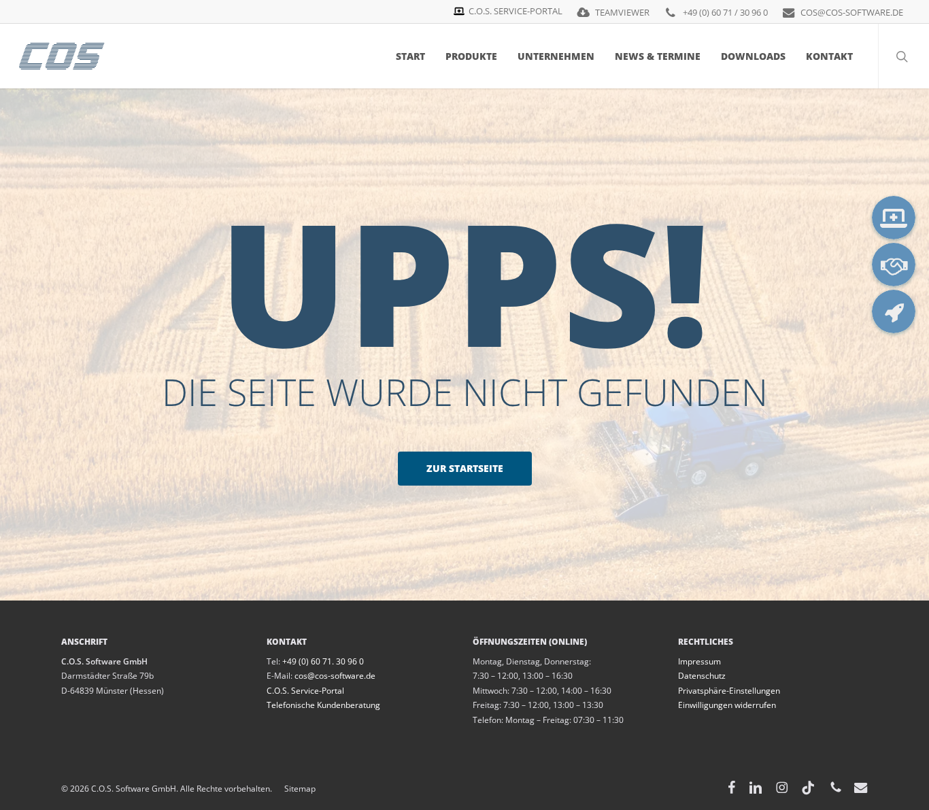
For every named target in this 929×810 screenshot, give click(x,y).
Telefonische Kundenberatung (323, 705)
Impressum (699, 661)
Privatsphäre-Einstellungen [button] (729, 690)
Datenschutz (702, 675)
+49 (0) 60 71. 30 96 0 (323, 661)
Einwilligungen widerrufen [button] (727, 705)
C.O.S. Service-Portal (305, 690)
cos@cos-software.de (334, 675)
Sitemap (294, 788)
